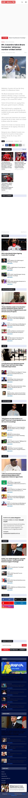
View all (24, 149)
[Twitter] (10, 145)
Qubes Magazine (16, 517)
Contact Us (4, 776)
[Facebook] (6, 145)
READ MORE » (10, 263)
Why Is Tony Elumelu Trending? (17, 38)
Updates (5, 649)
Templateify (10, 794)
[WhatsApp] (16, 145)
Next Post (23, 232)
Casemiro (17, 141)
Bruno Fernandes (10, 42)
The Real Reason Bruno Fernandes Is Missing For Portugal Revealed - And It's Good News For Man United (6, 166)
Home (2, 42)
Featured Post (14, 649)
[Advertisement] (14, 20)
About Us (3, 774)
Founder (3, 780)
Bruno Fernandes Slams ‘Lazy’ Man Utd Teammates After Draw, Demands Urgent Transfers (20, 165)
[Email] (20, 145)
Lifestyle (3, 783)
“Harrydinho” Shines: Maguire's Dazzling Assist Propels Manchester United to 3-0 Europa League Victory (7, 187)
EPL (21, 141)
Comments (22, 649)
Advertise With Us (5, 778)
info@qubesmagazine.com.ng (11, 533)
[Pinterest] (13, 145)
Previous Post (5, 232)
